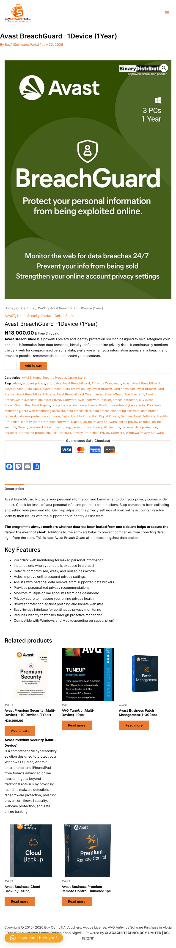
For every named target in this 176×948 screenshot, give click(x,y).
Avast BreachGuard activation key (67, 389)
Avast (127, 383)
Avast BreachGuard (146, 383)
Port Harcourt (61, 433)
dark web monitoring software (43, 411)
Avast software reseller (94, 400)
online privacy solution (134, 422)
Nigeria (76, 422)
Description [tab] (14, 489)
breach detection (125, 400)
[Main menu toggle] (166, 12)
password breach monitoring (49, 427)
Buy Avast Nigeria (37, 405)
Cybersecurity (135, 405)
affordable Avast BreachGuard (68, 383)
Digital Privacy (109, 416)
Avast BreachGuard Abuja (23, 389)
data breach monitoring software (116, 411)
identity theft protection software (45, 422)
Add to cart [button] (20, 731)
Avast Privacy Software (60, 400)
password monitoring (87, 427)
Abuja (17, 383)
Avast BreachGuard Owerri (75, 394)
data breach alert (79, 411)
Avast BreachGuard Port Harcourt (120, 394)
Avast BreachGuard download (113, 389)
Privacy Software (112, 433)
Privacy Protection (86, 433)
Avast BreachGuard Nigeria (35, 394)
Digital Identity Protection (79, 416)
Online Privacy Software (100, 422)
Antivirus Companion (106, 383)
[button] (164, 68)
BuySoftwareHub (111, 405)
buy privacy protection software (75, 405)
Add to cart (33, 366)
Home (9, 308)
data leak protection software (38, 416)
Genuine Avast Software (138, 416)
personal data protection (139, 427)
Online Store (25, 308)
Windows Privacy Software (145, 433)
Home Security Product (35, 316)
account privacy (34, 383)
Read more (76, 725)
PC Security (111, 427)
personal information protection (27, 433)
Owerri (22, 427)
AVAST (42, 308)
